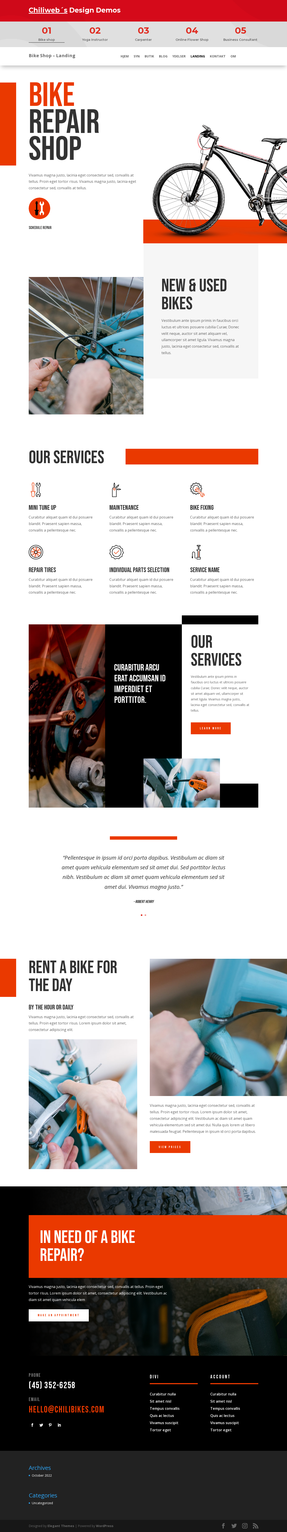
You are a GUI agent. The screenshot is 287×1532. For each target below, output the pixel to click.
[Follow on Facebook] (32, 1425)
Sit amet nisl (160, 1401)
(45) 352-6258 (52, 1385)
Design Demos (75, 10)
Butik (149, 56)
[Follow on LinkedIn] (59, 1425)
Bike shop (46, 40)
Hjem (125, 56)
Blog (163, 56)
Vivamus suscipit (164, 1422)
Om (233, 56)
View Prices (170, 1147)
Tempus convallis (165, 1408)
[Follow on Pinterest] (50, 1425)
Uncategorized (42, 1503)
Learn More (211, 728)
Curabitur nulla (163, 1394)
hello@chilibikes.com (66, 1409)
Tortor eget (160, 1429)
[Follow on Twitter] (41, 1425)
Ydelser (179, 56)
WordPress (104, 1526)
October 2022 (42, 1475)
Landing (198, 56)
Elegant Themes (61, 1526)
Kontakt (218, 56)
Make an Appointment (59, 1315)
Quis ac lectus (162, 1415)
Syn (137, 56)
